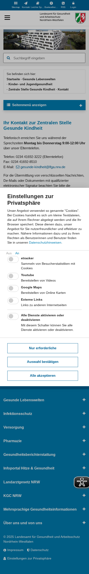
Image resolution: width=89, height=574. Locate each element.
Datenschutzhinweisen (45, 243)
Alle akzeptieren (42, 375)
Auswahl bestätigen (42, 362)
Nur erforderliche (42, 348)
